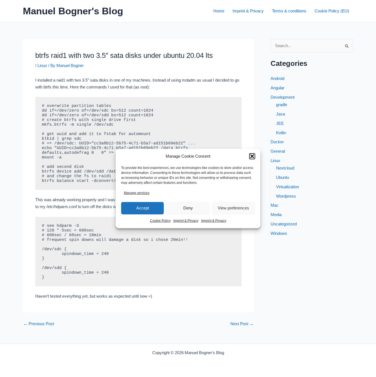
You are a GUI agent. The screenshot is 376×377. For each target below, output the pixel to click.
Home (218, 11)
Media (276, 214)
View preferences (233, 208)
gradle (281, 104)
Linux (42, 65)
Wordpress (286, 196)
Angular (277, 87)
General (278, 151)
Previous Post (38, 324)
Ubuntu (282, 177)
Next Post (242, 324)
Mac (275, 205)
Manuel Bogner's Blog (73, 11)
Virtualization (287, 186)
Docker (277, 141)
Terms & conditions (289, 11)
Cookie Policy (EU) (332, 11)
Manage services (136, 193)
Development (283, 97)
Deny (188, 208)
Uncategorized (284, 224)
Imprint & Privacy (185, 220)
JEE (280, 123)
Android (277, 78)
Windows (279, 233)
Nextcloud (285, 168)
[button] (252, 156)
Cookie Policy (160, 220)
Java (280, 114)
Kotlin (281, 132)
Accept (142, 208)
